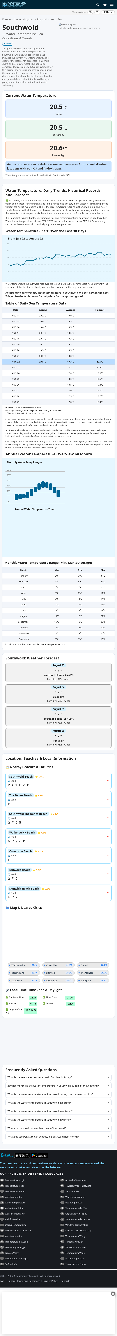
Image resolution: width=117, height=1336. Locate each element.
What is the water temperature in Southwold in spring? (39, 1102)
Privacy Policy (50, 1280)
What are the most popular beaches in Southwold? (36, 1128)
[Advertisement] (58, 1313)
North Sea (56, 19)
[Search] (98, 5)
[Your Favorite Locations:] (105, 5)
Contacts (65, 1280)
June (23, 604)
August (23, 616)
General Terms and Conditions (23, 1280)
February (23, 581)
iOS (34, 168)
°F (97, 12)
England (42, 19)
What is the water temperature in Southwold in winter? (39, 1119)
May (24, 598)
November (23, 633)
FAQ (2, 1280)
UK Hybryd (108, 12)
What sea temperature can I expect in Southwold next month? (43, 1136)
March (24, 587)
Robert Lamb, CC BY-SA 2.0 (88, 28)
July (24, 610)
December (24, 639)
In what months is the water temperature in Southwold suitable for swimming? (53, 1085)
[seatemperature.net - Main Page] (14, 4)
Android (49, 168)
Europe (6, 19)
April (23, 593)
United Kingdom (23, 19)
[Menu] (112, 5)
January (24, 575)
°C (90, 12)
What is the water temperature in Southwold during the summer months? (50, 1094)
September (23, 621)
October (24, 627)
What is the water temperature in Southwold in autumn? (40, 1111)
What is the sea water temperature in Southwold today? (39, 1077)
